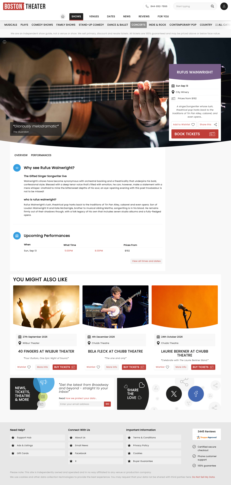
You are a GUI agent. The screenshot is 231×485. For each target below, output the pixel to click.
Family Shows (65, 25)
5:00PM (69, 250)
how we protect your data (81, 398)
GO (107, 403)
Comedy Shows (42, 25)
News (126, 16)
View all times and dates (146, 261)
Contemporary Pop (183, 25)
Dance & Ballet (117, 25)
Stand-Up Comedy (91, 25)
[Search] (213, 6)
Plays (24, 25)
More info (42, 367)
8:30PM (99, 250)
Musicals (10, 25)
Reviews (144, 16)
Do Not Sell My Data (203, 477)
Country (206, 25)
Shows (76, 16)
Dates (111, 16)
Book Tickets (187, 133)
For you (163, 16)
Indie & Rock (157, 25)
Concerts (138, 25)
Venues (94, 16)
